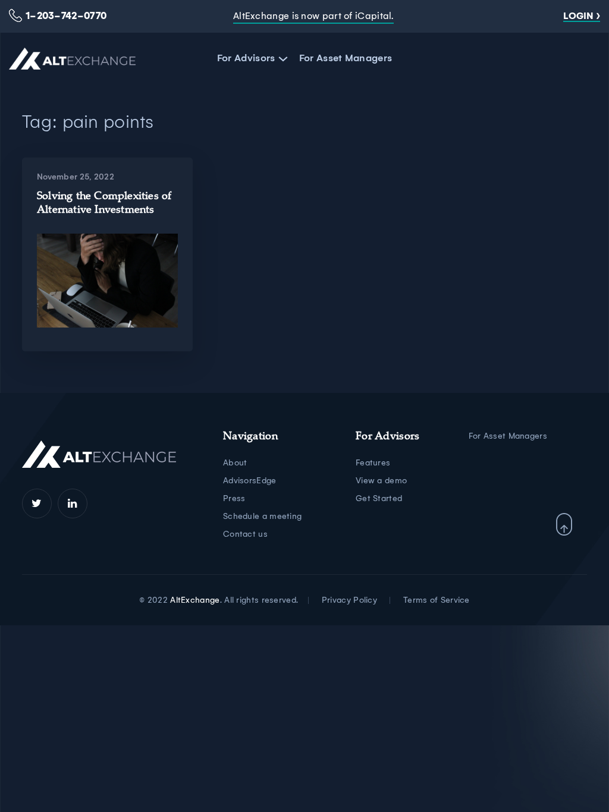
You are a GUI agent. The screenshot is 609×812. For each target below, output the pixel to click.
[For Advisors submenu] (281, 58)
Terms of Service (436, 600)
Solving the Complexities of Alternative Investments (104, 203)
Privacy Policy (349, 600)
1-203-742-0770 (66, 15)
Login (578, 15)
